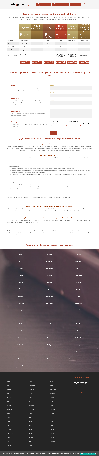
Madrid (49, 338)
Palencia (78, 254)
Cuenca (20, 359)
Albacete (20, 261)
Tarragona (78, 303)
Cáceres (20, 317)
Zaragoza (78, 359)
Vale (82, 453)
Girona (49, 254)
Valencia (78, 331)
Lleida (49, 324)
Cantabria (21, 331)
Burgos (20, 310)
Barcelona (21, 303)
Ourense (49, 366)
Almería (20, 275)
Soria (78, 296)
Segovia (78, 282)
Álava (20, 254)
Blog (82, 392)
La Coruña (49, 296)
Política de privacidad (90, 453)
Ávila (20, 289)
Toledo (78, 324)
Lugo (49, 331)
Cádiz (20, 324)
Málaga (49, 345)
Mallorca (49, 352)
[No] (97, 453)
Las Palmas (49, 303)
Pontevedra (78, 268)
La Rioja (49, 310)
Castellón (20, 338)
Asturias (20, 282)
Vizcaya (78, 345)
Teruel (78, 317)
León (49, 317)
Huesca (49, 282)
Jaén (49, 289)
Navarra (31, 445)
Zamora (78, 352)
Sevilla (78, 289)
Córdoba (20, 352)
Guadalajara (49, 261)
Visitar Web (25, 62)
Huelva (49, 275)
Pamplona (78, 261)
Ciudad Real (20, 345)
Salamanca (78, 275)
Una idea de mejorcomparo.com (82, 377)
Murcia (49, 359)
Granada (20, 366)
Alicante (20, 268)
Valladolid (78, 338)
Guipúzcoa (49, 268)
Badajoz (20, 296)
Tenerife (78, 310)
